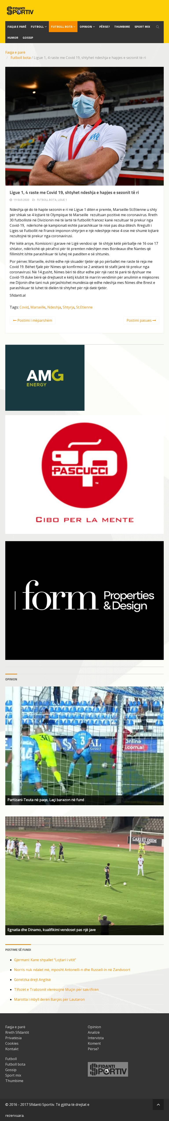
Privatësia (13, 1037)
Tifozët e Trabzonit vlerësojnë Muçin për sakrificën (56, 989)
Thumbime (122, 26)
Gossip (28, 37)
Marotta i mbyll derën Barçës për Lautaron (49, 999)
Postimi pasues (139, 320)
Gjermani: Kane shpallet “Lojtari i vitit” (45, 959)
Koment (94, 1043)
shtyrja (68, 307)
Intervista (96, 1037)
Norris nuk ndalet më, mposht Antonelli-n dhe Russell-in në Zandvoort (72, 969)
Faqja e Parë (16, 26)
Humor (12, 37)
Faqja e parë (15, 52)
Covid (24, 307)
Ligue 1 (62, 199)
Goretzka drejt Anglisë (32, 979)
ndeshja (54, 307)
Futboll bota (61, 26)
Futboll (37, 26)
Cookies (11, 1043)
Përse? (104, 26)
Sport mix (142, 26)
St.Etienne (84, 307)
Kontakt (11, 1048)
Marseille (38, 307)
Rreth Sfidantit (17, 1032)
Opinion (86, 26)
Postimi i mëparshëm (34, 320)
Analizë (94, 1032)
